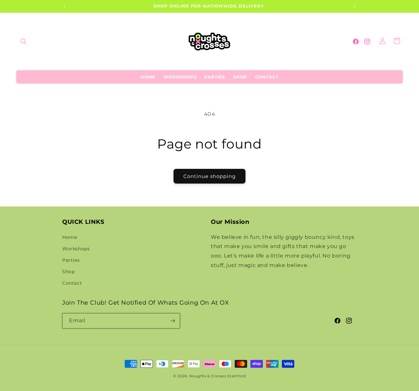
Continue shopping (209, 176)
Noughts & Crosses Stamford (217, 376)
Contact (72, 283)
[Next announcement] (354, 6)
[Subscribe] (172, 321)
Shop (68, 272)
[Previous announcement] (64, 6)
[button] (23, 41)
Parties (71, 260)
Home (69, 237)
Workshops (76, 249)
